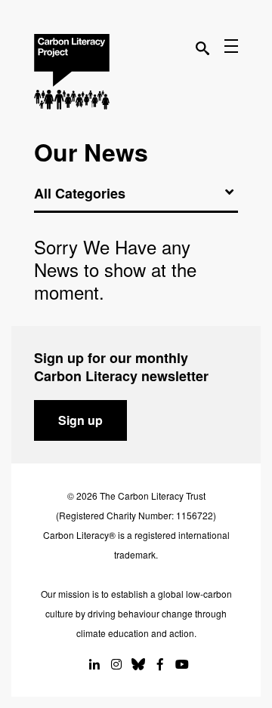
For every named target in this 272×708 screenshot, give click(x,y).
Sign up (80, 420)
